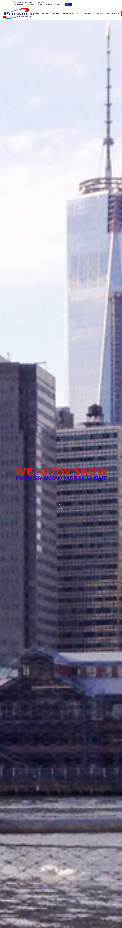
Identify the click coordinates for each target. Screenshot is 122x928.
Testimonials (49, 4)
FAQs (40, 4)
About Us (45, 13)
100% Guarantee (31, 4)
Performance (67, 13)
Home (37, 13)
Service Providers (18, 4)
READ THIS (68, 4)
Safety (78, 13)
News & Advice (113, 13)
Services (55, 13)
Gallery (87, 13)
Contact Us (58, 4)
